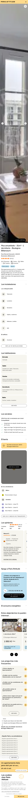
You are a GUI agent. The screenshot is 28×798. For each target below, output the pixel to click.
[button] (14, 284)
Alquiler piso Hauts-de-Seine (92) (12, 721)
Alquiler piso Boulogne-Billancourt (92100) (15, 723)
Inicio (4, 719)
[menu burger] (26, 2)
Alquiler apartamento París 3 (9, 743)
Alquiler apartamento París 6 (10, 749)
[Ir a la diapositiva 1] (11, 629)
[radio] (4, 535)
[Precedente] (2, 123)
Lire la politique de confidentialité (10, 791)
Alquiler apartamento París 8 (10, 753)
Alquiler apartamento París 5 (10, 747)
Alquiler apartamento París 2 (9, 740)
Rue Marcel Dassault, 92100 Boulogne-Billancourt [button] (10, 255)
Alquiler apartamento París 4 (10, 745)
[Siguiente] (25, 123)
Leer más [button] (23, 427)
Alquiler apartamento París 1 (9, 738)
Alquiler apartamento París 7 (9, 751)
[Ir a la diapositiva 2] (12, 629)
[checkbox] (25, 6)
